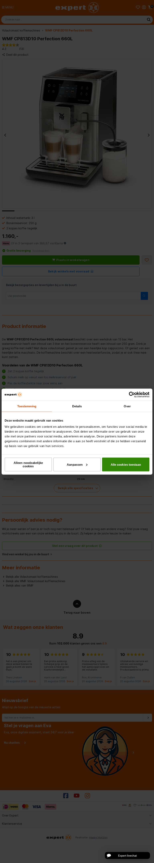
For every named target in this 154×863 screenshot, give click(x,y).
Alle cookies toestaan (126, 464)
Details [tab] (77, 406)
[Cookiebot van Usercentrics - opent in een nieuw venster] (131, 395)
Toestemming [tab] (26, 406)
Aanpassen (75, 464)
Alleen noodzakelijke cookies (28, 464)
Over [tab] (127, 406)
